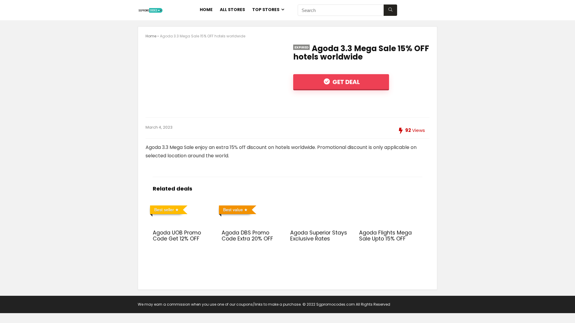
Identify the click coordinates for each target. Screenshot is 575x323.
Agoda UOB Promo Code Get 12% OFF (177, 235)
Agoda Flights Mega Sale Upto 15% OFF (385, 235)
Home (206, 10)
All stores (232, 10)
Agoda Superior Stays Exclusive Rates (318, 235)
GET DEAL (345, 82)
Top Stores (265, 10)
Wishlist (423, 10)
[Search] (390, 10)
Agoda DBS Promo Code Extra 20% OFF (247, 235)
